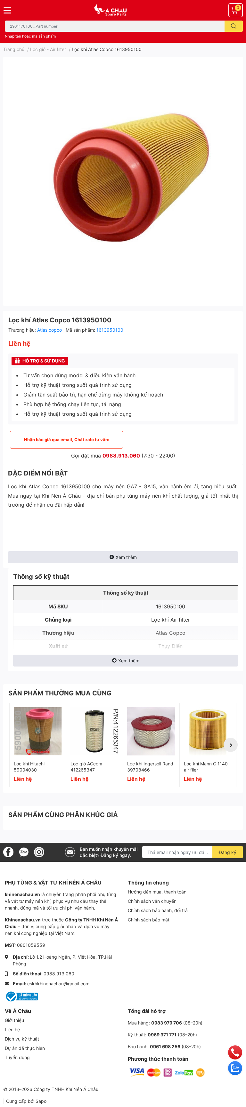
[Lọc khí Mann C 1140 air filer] (208, 731)
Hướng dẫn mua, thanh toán (157, 891)
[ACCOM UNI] (123, 10)
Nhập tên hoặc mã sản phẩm (30, 36)
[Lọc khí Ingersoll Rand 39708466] (151, 731)
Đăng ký (227, 852)
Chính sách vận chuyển (152, 901)
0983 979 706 (166, 1022)
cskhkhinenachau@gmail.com (58, 983)
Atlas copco (50, 330)
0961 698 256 (165, 1046)
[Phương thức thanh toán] (167, 1072)
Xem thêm (126, 557)
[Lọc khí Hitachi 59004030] (38, 731)
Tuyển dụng (17, 1057)
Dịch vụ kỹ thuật (22, 1039)
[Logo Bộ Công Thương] (21, 996)
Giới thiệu (14, 1020)
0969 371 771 (162, 1034)
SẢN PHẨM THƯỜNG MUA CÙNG (59, 693)
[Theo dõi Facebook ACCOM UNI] (8, 852)
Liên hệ (12, 1029)
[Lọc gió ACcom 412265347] (94, 731)
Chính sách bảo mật (148, 919)
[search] (234, 26)
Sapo (41, 1101)
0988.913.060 (121, 455)
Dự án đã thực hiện (25, 1048)
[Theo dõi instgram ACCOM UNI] (39, 852)
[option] (123, 179)
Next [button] (231, 745)
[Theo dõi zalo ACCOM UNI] (24, 852)
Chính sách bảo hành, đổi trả (158, 910)
